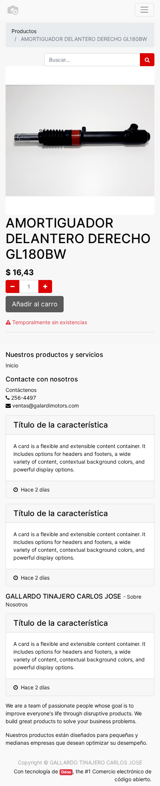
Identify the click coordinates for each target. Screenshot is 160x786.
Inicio (12, 365)
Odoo (66, 772)
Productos (24, 31)
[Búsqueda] (147, 59)
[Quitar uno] (12, 286)
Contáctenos (21, 390)
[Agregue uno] (45, 286)
